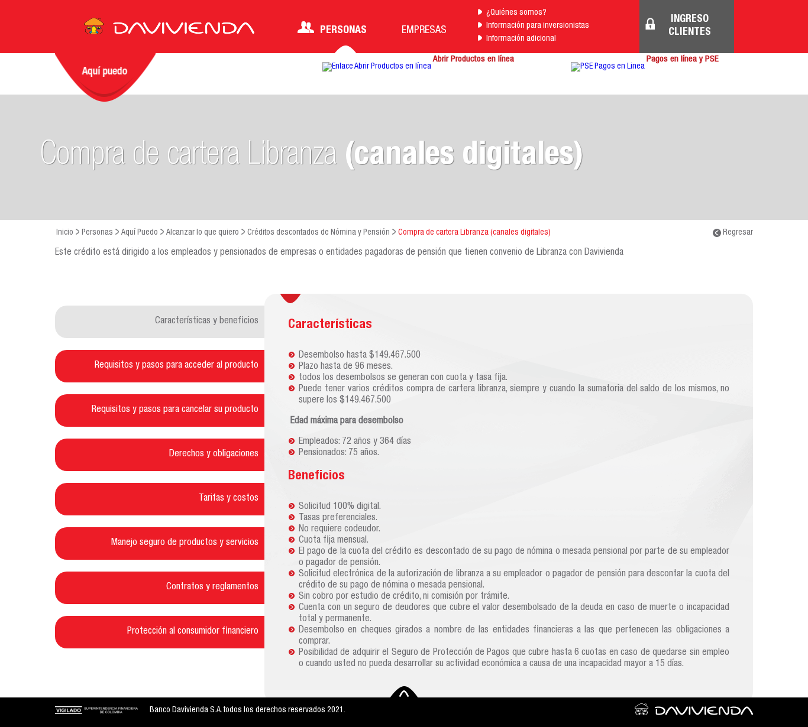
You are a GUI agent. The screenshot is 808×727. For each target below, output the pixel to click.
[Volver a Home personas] (169, 29)
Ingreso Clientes (689, 26)
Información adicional (521, 39)
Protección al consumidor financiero (192, 632)
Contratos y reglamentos (212, 587)
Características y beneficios (206, 321)
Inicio (64, 233)
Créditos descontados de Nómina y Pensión (318, 233)
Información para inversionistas (537, 26)
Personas (343, 30)
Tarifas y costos (228, 499)
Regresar (737, 233)
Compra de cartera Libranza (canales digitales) (474, 233)
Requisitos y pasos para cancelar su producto (175, 410)
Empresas (424, 30)
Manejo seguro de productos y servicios (184, 543)
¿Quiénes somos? (516, 13)
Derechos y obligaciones (213, 454)
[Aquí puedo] (105, 77)
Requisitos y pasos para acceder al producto (176, 366)
